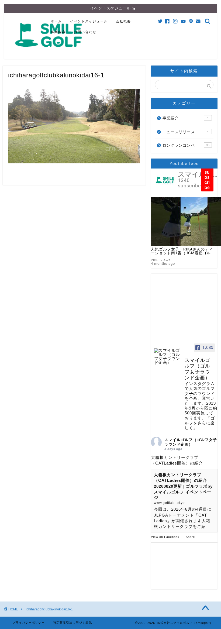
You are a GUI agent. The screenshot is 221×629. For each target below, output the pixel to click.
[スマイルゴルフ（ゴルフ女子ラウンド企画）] (167, 356)
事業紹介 (186, 118)
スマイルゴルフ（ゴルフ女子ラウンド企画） (190, 442)
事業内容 (58, 32)
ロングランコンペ (186, 145)
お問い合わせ (85, 32)
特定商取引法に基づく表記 (72, 622)
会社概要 (123, 21)
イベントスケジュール (89, 21)
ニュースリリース (186, 132)
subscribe (207, 180)
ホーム (56, 21)
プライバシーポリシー (28, 622)
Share (190, 536)
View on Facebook (165, 536)
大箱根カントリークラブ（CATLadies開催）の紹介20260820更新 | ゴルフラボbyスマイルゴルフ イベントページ (183, 486)
